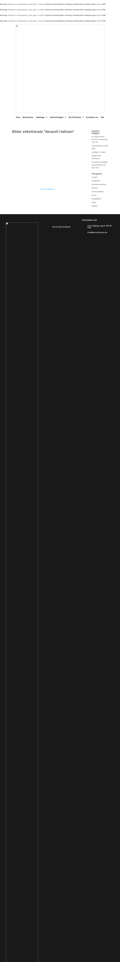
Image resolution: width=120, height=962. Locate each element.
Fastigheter (96, 181)
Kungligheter (96, 199)
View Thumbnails (47, 189)
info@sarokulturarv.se (97, 232)
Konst (94, 195)
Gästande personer (99, 184)
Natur (94, 202)
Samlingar (40, 117)
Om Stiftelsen (74, 117)
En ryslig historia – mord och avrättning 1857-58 (99, 139)
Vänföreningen (57, 117)
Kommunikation (98, 191)
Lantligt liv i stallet (99, 152)
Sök (102, 117)
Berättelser (28, 117)
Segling (94, 206)
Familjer (95, 177)
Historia (95, 188)
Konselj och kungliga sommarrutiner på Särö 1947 (99, 165)
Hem (18, 117)
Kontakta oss (92, 117)
